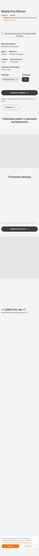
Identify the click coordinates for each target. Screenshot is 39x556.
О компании (6, 502)
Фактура (5, 75)
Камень (4, 486)
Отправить (18, 454)
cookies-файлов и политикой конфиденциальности (17, 542)
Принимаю (10, 546)
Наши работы (7, 490)
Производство (7, 498)
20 (25, 79)
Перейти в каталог (18, 229)
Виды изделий (7, 494)
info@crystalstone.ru (9, 526)
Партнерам (6, 510)
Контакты (5, 514)
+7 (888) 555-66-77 (13, 309)
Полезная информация (11, 506)
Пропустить (28, 546)
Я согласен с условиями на (20, 434)
